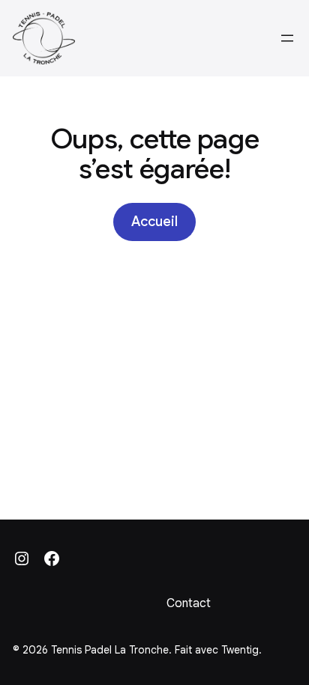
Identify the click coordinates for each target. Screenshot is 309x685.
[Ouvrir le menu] (287, 38)
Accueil (154, 221)
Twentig (240, 650)
